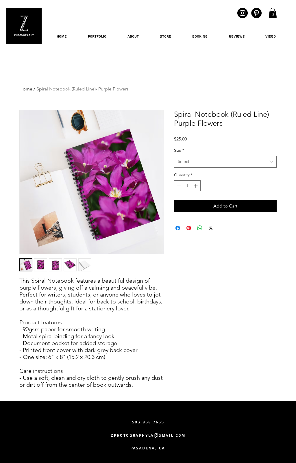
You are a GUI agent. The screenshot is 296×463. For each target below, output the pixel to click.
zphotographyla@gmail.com (148, 435)
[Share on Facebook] (177, 228)
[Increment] (196, 186)
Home (25, 89)
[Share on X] (210, 228)
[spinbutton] (187, 186)
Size (179, 150)
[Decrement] (178, 186)
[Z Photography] (242, 13)
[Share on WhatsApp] (199, 228)
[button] (273, 13)
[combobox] (225, 162)
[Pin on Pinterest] (188, 228)
